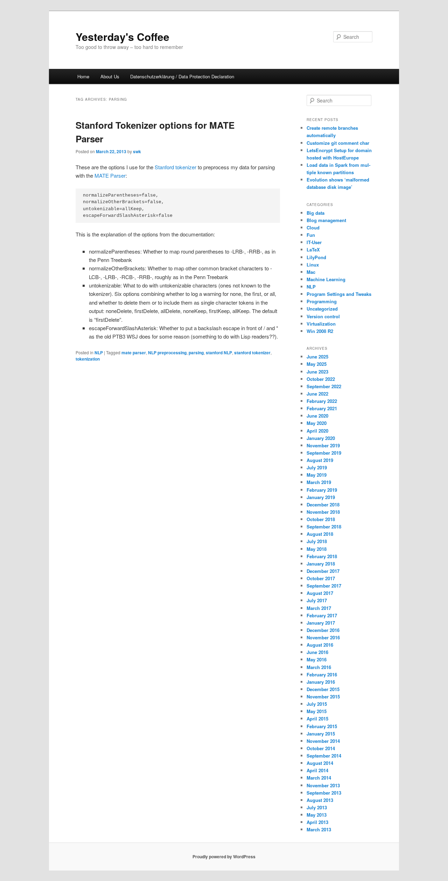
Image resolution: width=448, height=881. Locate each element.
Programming (322, 301)
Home (83, 76)
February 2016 (322, 674)
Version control (323, 316)
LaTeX (313, 249)
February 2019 (322, 489)
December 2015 (323, 689)
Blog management (326, 220)
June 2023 (317, 371)
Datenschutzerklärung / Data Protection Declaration (182, 76)
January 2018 (321, 563)
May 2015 (317, 711)
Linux (313, 264)
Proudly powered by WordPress (223, 856)
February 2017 (322, 615)
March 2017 (319, 608)
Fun (311, 235)
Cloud (313, 227)
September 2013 (324, 792)
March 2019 (319, 482)
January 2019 (321, 497)
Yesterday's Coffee (122, 36)
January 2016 (321, 681)
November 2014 (323, 741)
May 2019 (317, 474)
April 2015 (317, 718)
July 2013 (317, 807)
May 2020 (317, 423)
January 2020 (321, 438)
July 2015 (317, 704)
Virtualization (321, 323)
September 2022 (324, 386)
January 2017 (321, 622)
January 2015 (321, 733)
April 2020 (317, 430)
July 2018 (317, 541)
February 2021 (322, 408)
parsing (196, 352)
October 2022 (321, 379)
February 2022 (322, 401)
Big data (315, 212)
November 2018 (323, 512)
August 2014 (320, 763)
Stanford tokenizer (175, 167)
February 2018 (322, 556)
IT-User (314, 242)
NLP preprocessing (167, 352)
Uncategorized (322, 308)
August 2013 (320, 800)
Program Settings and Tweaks (339, 294)
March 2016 (319, 667)
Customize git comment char (338, 143)
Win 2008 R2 (320, 331)
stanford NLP (219, 352)
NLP (98, 352)
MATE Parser (110, 175)
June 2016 (317, 652)
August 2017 (320, 593)
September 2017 (324, 585)
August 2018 (320, 534)
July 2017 (317, 600)
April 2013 (317, 822)
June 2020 (317, 415)
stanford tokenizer (252, 352)
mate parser (133, 352)
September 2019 (324, 452)
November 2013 (323, 785)
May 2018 (317, 549)
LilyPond (316, 257)
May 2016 (317, 659)
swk (137, 151)
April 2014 (317, 770)
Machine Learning (326, 279)
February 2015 (322, 726)
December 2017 (323, 571)
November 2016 (323, 637)
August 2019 (320, 460)
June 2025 (317, 356)
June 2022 (317, 393)
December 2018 (323, 504)
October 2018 (321, 519)
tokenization (88, 359)
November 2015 (323, 696)
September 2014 (324, 755)
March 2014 (319, 777)
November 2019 (323, 445)
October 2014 (321, 748)
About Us (109, 76)
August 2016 (320, 644)
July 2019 (317, 467)
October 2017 (321, 578)
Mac (311, 272)
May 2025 (317, 364)
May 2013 (317, 814)
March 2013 (319, 829)
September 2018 (324, 526)
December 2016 (323, 630)
